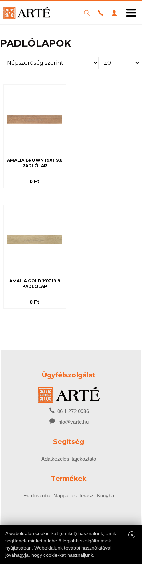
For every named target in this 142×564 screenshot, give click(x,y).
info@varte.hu (73, 422)
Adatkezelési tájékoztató (68, 459)
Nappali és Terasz (73, 495)
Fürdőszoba (36, 495)
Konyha (105, 495)
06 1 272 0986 (72, 411)
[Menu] (131, 12)
